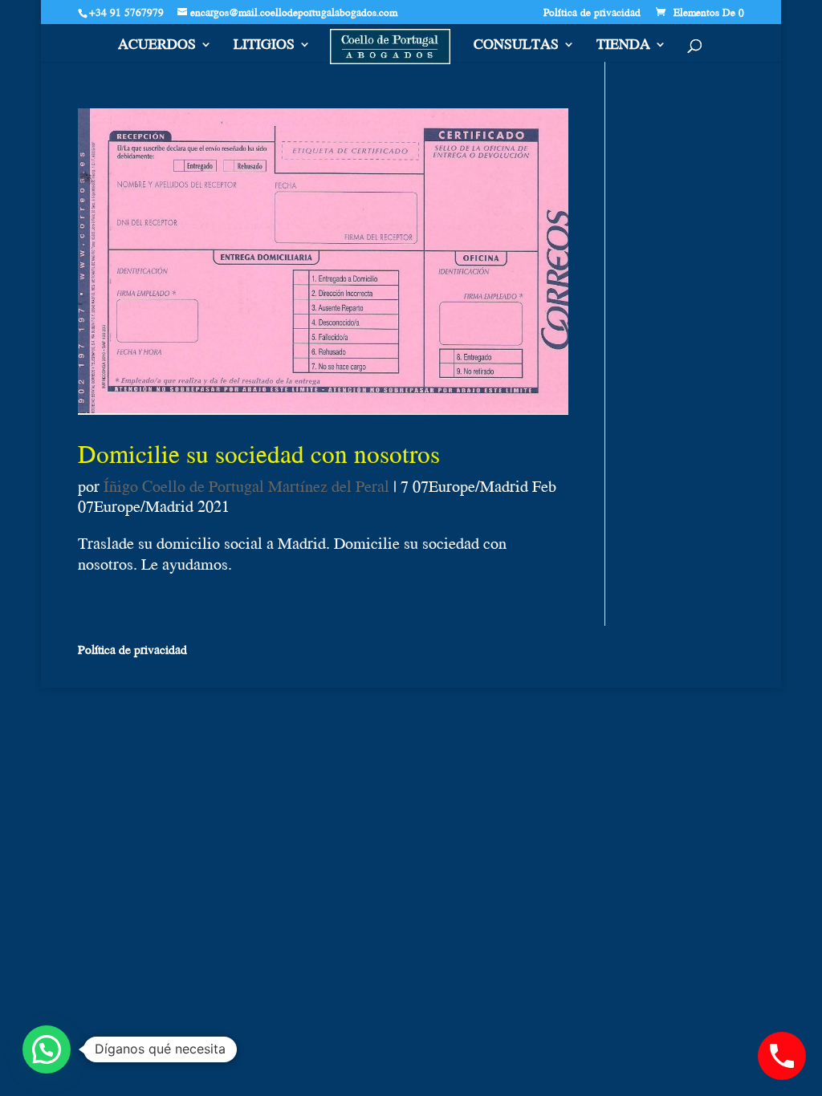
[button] (46, 1049)
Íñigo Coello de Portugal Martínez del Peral (246, 485)
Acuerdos (157, 47)
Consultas (516, 47)
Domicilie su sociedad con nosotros (259, 453)
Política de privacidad (592, 13)
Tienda (623, 47)
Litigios (264, 47)
